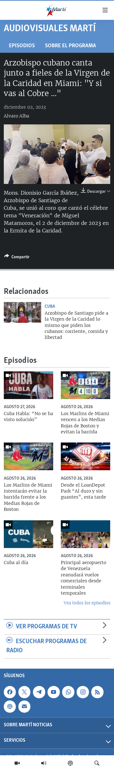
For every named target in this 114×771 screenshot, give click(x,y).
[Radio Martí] (43, 763)
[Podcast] (70, 763)
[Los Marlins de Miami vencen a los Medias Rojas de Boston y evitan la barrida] (85, 385)
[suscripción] (24, 706)
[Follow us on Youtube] (54, 692)
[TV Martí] (17, 763)
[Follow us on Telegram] (39, 692)
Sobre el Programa (70, 45)
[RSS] (97, 692)
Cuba (50, 306)
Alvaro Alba (16, 116)
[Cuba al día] (28, 534)
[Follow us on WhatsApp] (68, 692)
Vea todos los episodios (87, 603)
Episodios (22, 45)
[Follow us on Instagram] (83, 692)
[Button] (16, 258)
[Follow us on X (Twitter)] (24, 692)
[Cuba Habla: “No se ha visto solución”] (28, 385)
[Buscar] (96, 763)
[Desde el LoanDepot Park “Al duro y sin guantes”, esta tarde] (85, 456)
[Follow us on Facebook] (10, 692)
